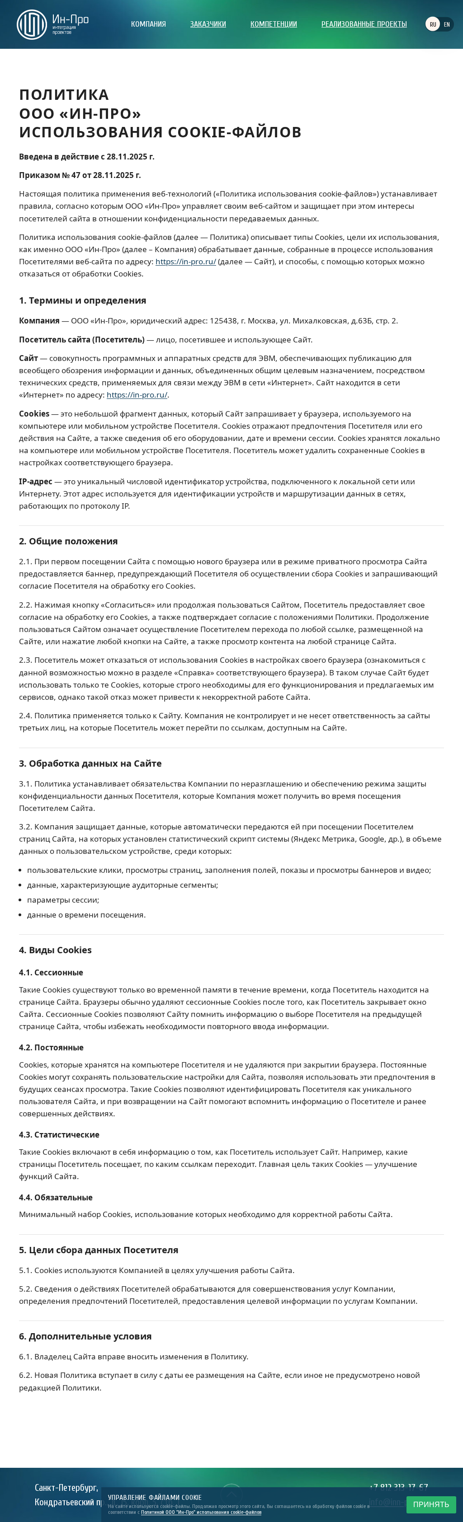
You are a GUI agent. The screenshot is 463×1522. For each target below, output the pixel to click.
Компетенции (273, 24)
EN (447, 24)
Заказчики (208, 24)
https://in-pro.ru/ (186, 261)
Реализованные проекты (364, 24)
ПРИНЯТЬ (431, 1504)
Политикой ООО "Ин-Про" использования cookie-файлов (201, 1512)
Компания (148, 24)
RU (433, 24)
